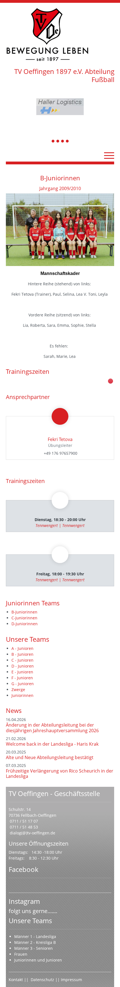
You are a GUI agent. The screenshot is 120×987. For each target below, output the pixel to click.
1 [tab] (53, 142)
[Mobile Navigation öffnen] (109, 155)
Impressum (71, 979)
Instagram (24, 901)
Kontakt (16, 979)
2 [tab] (58, 142)
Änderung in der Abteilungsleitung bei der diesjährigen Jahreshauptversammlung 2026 (52, 727)
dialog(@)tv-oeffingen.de (32, 833)
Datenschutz (43, 979)
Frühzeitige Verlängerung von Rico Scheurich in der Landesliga (59, 773)
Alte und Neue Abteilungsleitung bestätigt (49, 757)
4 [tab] (67, 142)
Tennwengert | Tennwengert (60, 525)
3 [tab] (63, 142)
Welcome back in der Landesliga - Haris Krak (52, 744)
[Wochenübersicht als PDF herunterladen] (110, 381)
